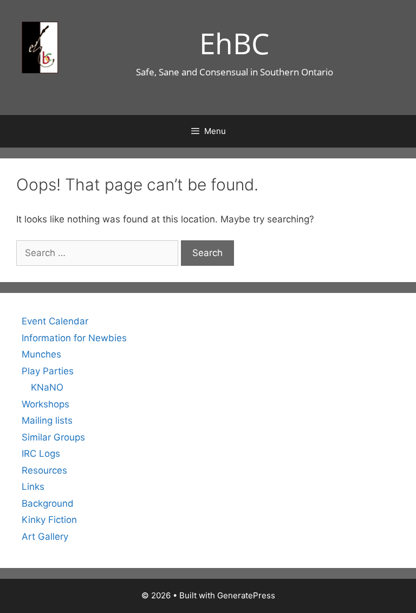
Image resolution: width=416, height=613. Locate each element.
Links (33, 486)
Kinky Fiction (49, 519)
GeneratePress (246, 595)
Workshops (45, 404)
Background (48, 503)
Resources (44, 470)
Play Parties (48, 371)
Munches (41, 354)
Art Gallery (45, 536)
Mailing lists (47, 420)
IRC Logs (41, 453)
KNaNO (47, 387)
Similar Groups (53, 437)
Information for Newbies (74, 338)
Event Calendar (55, 321)
